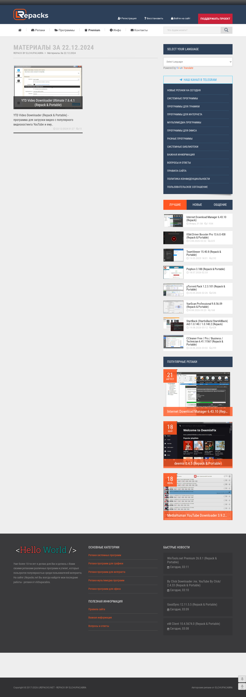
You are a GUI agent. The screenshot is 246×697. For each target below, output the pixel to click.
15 (80, 128)
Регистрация (128, 18)
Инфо (117, 30)
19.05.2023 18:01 (198, 258)
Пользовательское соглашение (187, 187)
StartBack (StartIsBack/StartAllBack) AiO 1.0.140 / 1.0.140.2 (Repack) (207, 322)
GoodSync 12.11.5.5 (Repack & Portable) (192, 604)
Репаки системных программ (104, 555)
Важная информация (181, 154)
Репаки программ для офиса (104, 589)
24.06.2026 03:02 (198, 348)
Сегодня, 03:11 (179, 567)
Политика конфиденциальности (188, 179)
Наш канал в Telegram (199, 80)
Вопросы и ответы (179, 162)
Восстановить (154, 18)
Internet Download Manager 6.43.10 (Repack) (206, 218)
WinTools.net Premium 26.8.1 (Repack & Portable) (192, 560)
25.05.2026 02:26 (198, 293)
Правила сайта (176, 170)
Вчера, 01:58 (196, 223)
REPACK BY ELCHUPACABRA (28, 53)
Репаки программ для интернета (106, 572)
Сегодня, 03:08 (179, 628)
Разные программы (180, 138)
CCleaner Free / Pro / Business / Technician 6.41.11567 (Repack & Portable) (204, 341)
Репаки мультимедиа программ (106, 580)
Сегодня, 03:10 (179, 590)
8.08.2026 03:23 (197, 310)
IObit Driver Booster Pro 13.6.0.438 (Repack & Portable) (205, 236)
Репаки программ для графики (105, 563)
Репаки (39, 30)
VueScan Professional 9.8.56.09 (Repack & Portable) (204, 305)
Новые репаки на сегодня (184, 90)
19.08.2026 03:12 (198, 327)
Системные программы (182, 98)
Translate (188, 68)
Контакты (141, 30)
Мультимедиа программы (184, 122)
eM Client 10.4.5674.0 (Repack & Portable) (193, 624)
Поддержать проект (215, 18)
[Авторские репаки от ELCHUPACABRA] (30, 14)
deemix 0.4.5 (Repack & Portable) (198, 463)
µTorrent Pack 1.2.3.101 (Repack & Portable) (205, 288)
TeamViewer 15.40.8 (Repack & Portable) (203, 253)
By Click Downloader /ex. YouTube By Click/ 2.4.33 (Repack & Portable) (194, 583)
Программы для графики (183, 106)
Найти (226, 30)
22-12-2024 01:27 (65, 128)
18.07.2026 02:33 (198, 272)
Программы (66, 30)
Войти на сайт (181, 18)
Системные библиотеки (182, 146)
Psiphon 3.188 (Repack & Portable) (205, 269)
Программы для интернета (184, 114)
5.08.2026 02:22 (197, 241)
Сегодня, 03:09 (179, 609)
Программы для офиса (182, 130)
